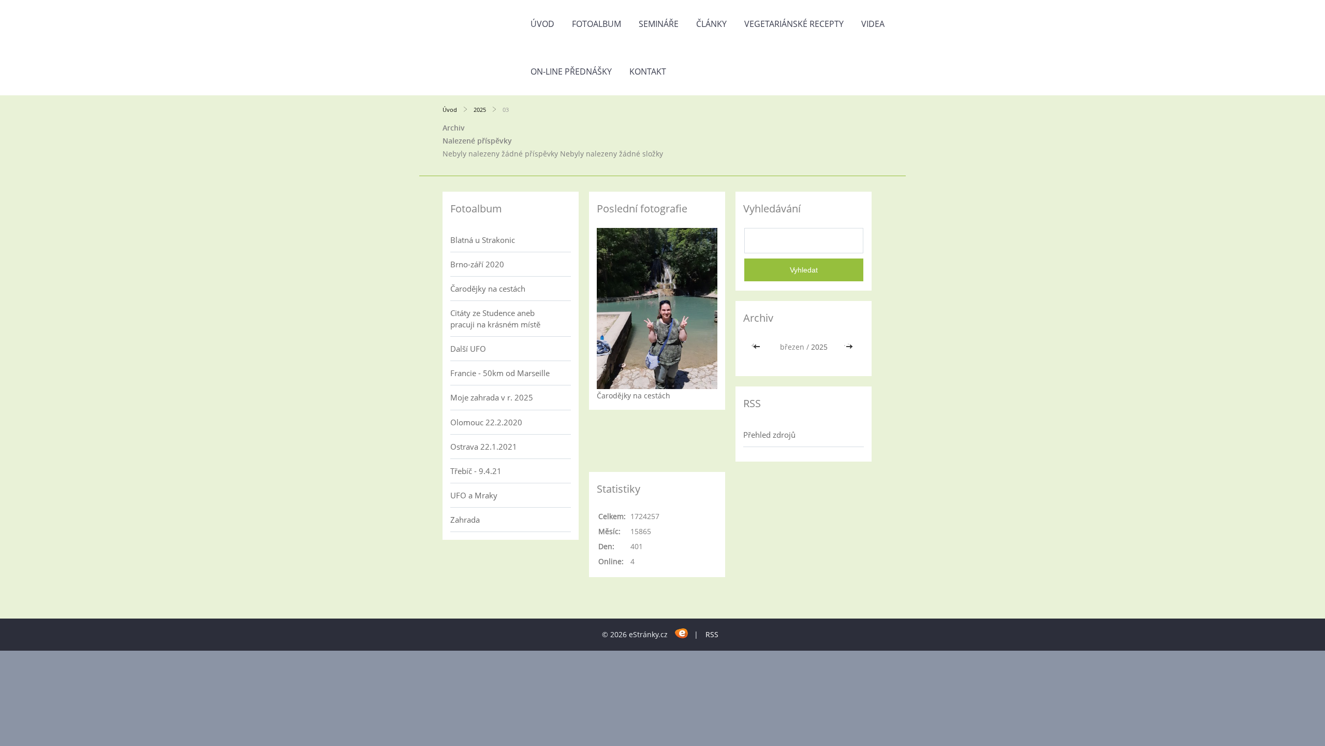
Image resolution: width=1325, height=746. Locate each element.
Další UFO (468, 348)
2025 (480, 109)
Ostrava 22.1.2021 (483, 446)
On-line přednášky (571, 71)
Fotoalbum (596, 24)
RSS (711, 634)
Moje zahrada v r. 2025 (491, 397)
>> (849, 347)
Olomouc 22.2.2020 (486, 422)
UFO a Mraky (473, 495)
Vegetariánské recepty (794, 24)
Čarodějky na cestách (487, 288)
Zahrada (465, 519)
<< (758, 347)
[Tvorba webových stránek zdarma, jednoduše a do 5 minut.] (682, 632)
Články (711, 24)
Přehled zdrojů (769, 434)
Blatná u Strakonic (482, 240)
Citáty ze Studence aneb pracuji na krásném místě (495, 318)
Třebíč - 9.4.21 (476, 471)
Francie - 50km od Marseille (500, 373)
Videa (873, 24)
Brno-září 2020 (477, 264)
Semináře (659, 24)
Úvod (542, 24)
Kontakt (647, 71)
